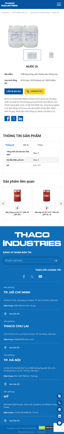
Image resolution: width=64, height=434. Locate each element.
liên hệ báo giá (14, 91)
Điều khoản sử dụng (26, 432)
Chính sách (41, 432)
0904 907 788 (20, 376)
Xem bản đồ (14, 314)
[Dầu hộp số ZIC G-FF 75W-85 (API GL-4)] (47, 195)
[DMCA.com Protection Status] (48, 429)
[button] (3, 203)
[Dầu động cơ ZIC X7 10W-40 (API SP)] (17, 195)
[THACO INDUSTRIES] (9, 4)
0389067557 (37, 91)
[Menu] (59, 4)
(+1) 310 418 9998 (21, 412)
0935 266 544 (20, 306)
